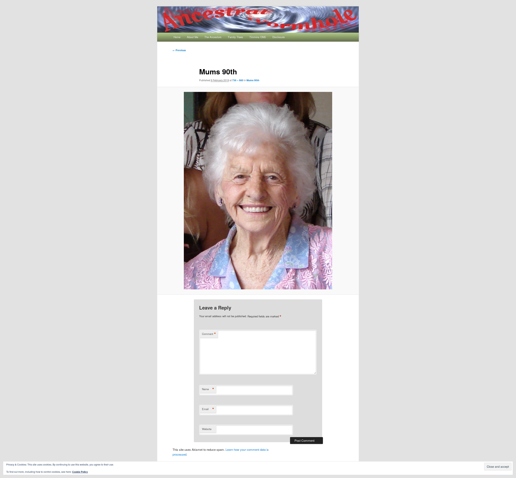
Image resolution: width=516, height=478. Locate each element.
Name (208, 389)
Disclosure (278, 37)
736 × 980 (237, 80)
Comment (209, 334)
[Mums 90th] (258, 190)
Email (208, 409)
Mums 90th (253, 80)
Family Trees (235, 37)
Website (206, 429)
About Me (192, 37)
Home (177, 37)
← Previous (179, 50)
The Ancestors (213, 37)
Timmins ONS (257, 37)
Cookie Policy (80, 472)
